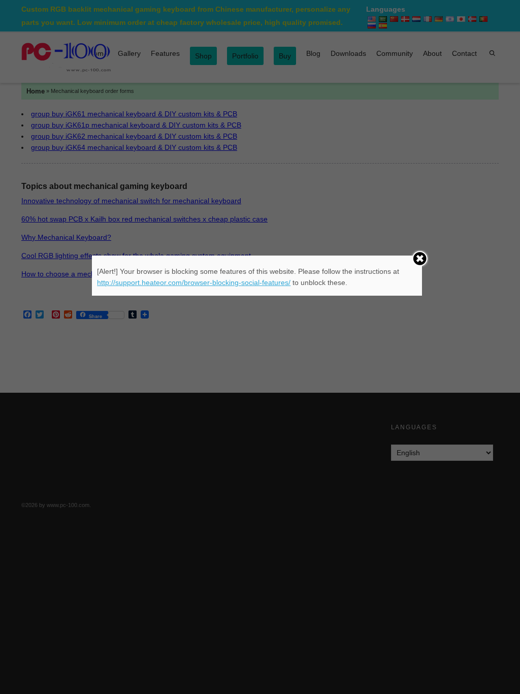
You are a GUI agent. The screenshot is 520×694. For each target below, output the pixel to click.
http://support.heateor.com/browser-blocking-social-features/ (193, 282)
